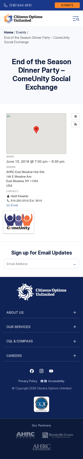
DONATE (67, 5)
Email (14, 205)
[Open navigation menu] (76, 19)
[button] (76, 124)
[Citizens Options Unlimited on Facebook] (32, 371)
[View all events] (75, 116)
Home (8, 32)
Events (21, 32)
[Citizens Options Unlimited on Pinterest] (41, 371)
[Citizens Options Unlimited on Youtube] (51, 371)
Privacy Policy (28, 381)
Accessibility (56, 381)
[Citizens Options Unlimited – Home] (23, 18)
